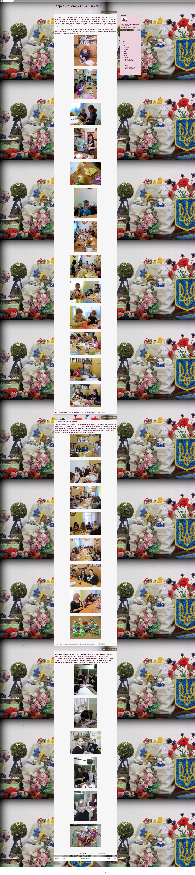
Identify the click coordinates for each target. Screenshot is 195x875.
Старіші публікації (111, 858)
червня (126, 53)
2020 (124, 37)
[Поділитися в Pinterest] (104, 412)
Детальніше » (58, 409)
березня (126, 57)
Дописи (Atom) (89, 862)
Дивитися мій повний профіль (128, 27)
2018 (124, 41)
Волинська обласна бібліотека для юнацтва (130, 25)
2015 (124, 73)
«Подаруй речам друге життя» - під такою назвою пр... (129, 68)
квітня (125, 55)
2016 (124, 45)
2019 (124, 39)
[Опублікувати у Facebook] (103, 412)
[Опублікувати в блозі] (100, 412)
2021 (124, 35)
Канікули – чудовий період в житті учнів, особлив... (129, 60)
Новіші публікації (60, 858)
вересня (126, 49)
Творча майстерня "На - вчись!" (77, 6)
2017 (124, 43)
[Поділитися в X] (101, 412)
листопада (126, 47)
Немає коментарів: (91, 412)
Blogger (105, 872)
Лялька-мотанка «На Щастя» (66, 422)
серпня (126, 51)
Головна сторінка (85, 858)
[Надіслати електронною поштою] (98, 412)
